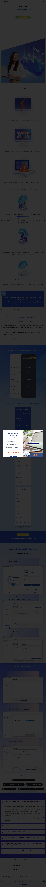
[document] (23, 443)
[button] (41, 431)
